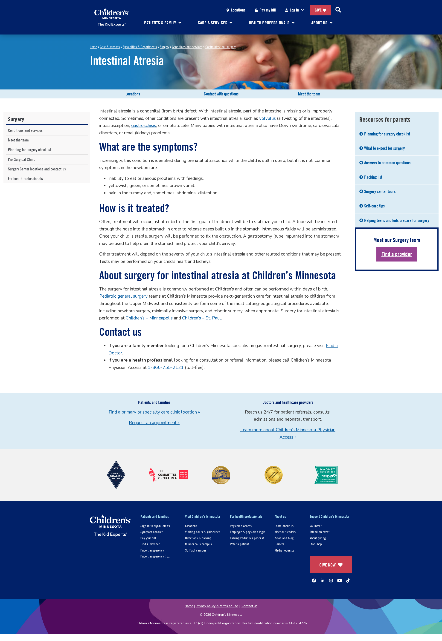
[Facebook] (314, 580)
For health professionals (25, 178)
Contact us (249, 606)
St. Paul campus (195, 550)
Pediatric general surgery (123, 296)
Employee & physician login (247, 531)
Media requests (284, 550)
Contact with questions (221, 94)
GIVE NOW (327, 565)
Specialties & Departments (140, 46)
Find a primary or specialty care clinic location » (154, 412)
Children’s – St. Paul (201, 318)
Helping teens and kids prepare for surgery (396, 220)
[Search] (338, 10)
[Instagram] (331, 580)
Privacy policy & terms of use (217, 606)
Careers (279, 544)
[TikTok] (348, 580)
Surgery (164, 46)
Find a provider (396, 253)
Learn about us (284, 525)
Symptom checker (151, 531)
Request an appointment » (154, 423)
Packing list (373, 177)
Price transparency (152, 550)
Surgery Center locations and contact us (37, 169)
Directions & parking (198, 538)
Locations (238, 10)
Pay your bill (148, 538)
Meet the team (309, 94)
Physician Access (241, 525)
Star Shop (316, 544)
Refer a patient (239, 544)
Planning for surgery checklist (29, 149)
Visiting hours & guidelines (202, 531)
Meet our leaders (285, 531)
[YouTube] (339, 580)
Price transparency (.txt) (155, 556)
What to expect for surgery (384, 148)
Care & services (110, 46)
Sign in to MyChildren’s (155, 525)
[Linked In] (322, 580)
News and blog (284, 538)
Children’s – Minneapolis (149, 318)
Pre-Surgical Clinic (21, 159)
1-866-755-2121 (166, 368)
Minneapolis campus (198, 544)
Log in (294, 10)
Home (93, 46)
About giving (318, 538)
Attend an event (319, 531)
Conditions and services (187, 46)
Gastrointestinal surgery (220, 46)
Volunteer (315, 525)
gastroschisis (143, 126)
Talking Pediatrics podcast (247, 538)
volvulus (267, 118)
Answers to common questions (387, 162)
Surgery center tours (379, 191)
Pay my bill (267, 10)
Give (318, 10)
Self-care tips (374, 206)
